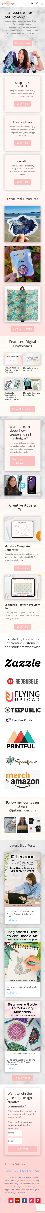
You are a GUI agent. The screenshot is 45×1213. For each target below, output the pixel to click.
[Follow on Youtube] (17, 1200)
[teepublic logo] (22, 712)
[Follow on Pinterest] (38, 1200)
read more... (12, 920)
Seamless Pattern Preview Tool (22, 606)
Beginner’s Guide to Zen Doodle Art (22, 988)
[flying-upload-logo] (22, 701)
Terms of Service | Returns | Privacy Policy (22, 1171)
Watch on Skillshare (18, 461)
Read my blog (22, 1077)
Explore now (22, 43)
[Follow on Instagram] (11, 1200)
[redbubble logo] (22, 686)
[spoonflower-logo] (22, 765)
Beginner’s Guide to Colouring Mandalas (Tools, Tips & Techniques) (21, 1062)
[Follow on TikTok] (31, 1200)
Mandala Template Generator (17, 547)
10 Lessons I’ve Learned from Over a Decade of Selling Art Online (20, 914)
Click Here (22, 103)
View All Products (22, 409)
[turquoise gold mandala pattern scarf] (22, 321)
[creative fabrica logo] (20, 723)
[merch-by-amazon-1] (22, 788)
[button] (10, 825)
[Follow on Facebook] (24, 1200)
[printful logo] (21, 751)
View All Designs (22, 329)
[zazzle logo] (22, 671)
